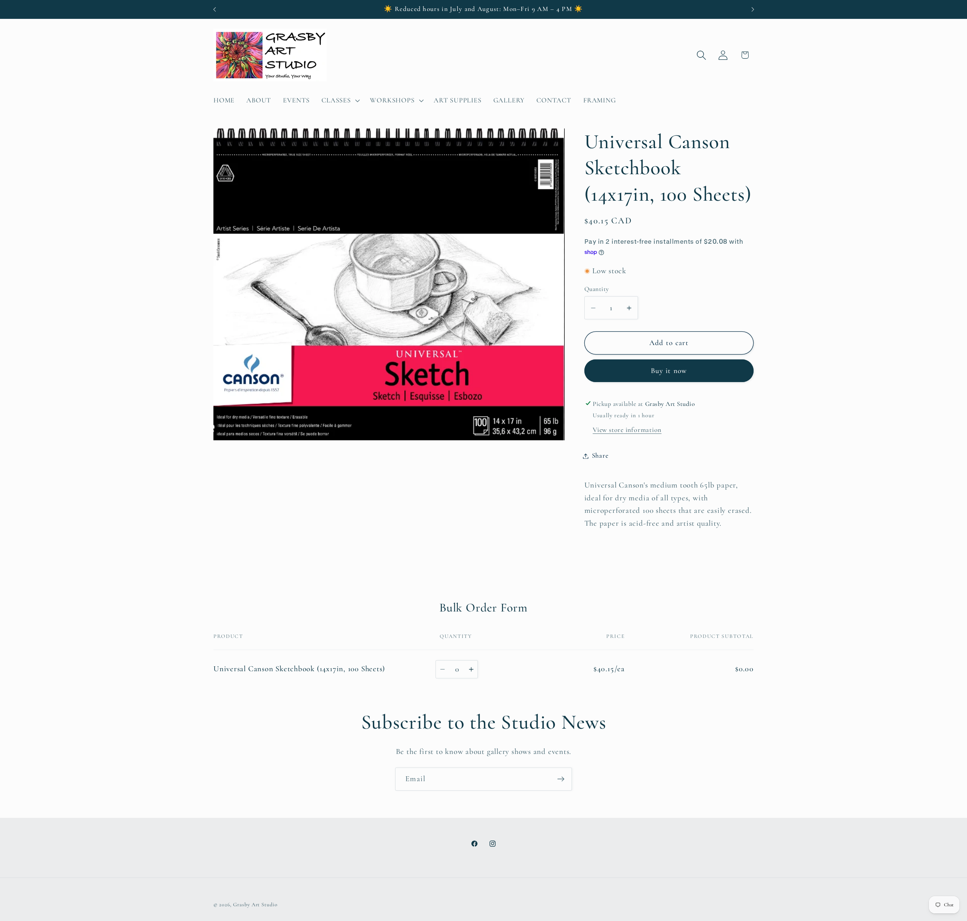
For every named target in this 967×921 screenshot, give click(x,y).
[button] (340, 100)
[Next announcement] (753, 9)
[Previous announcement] (214, 9)
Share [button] (600, 456)
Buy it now (669, 371)
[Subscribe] (561, 779)
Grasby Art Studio (255, 904)
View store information (627, 430)
